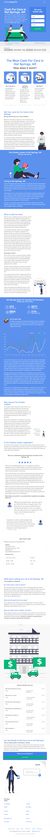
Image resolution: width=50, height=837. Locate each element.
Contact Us (27, 828)
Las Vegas (6, 821)
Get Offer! (38, 29)
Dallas (27, 814)
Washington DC (8, 818)
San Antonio (29, 821)
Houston (6, 814)
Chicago (28, 803)
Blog (22, 828)
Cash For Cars (11, 828)
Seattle (27, 811)
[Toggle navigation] (44, 2)
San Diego (28, 807)
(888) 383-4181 (15, 22)
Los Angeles (7, 803)
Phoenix (6, 811)
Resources (39, 828)
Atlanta (5, 807)
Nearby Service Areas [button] (39, 43)
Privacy (33, 828)
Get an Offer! (25, 757)
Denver (27, 818)
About (18, 828)
